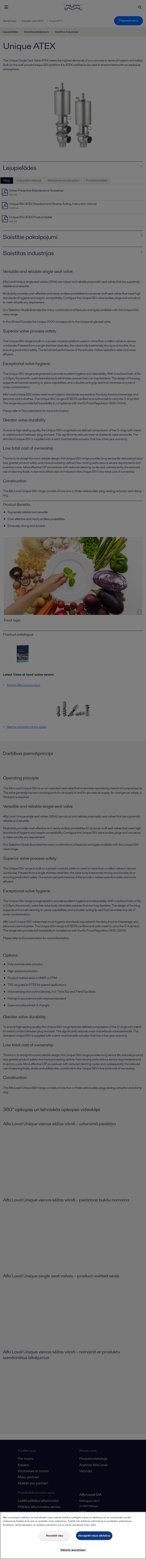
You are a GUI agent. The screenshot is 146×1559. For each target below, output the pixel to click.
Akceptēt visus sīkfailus (94, 1535)
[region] (73, 1535)
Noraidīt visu (54, 1535)
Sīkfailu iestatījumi (72, 1550)
